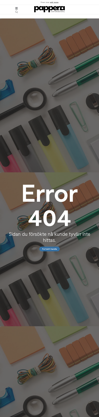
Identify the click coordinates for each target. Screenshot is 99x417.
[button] (16, 8)
